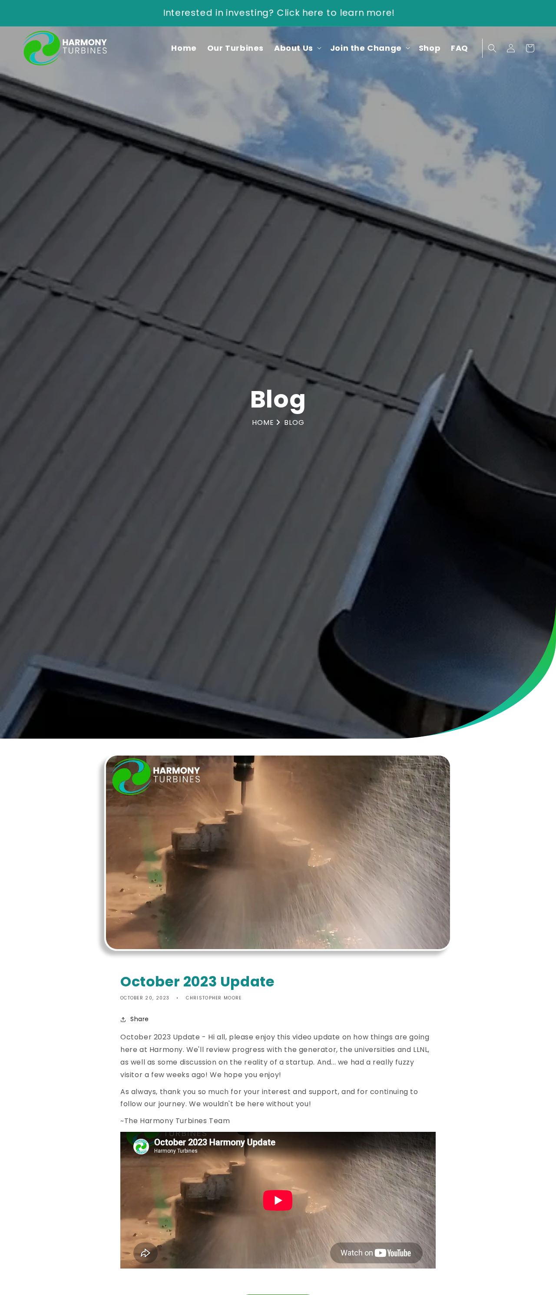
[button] (297, 48)
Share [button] (139, 1019)
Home (264, 422)
